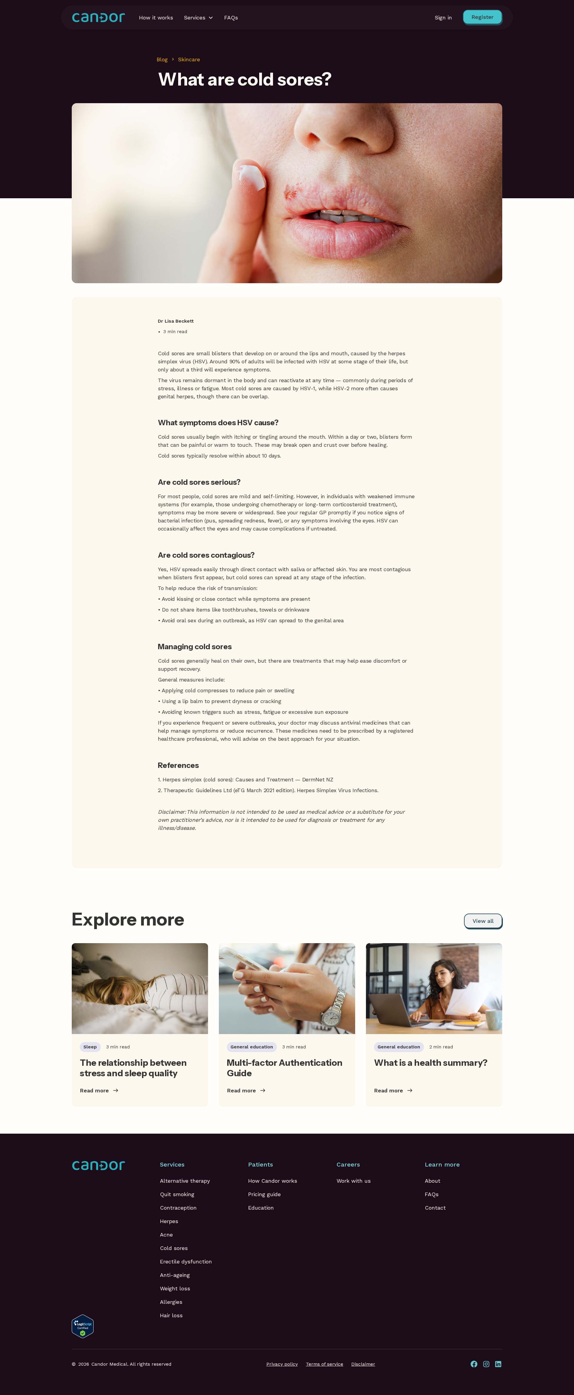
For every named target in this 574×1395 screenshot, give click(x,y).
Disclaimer (363, 1364)
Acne (166, 1234)
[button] (198, 17)
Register (482, 17)
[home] (99, 17)
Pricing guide (264, 1194)
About (432, 1181)
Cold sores (174, 1248)
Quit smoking (177, 1194)
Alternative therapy (185, 1181)
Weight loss (175, 1288)
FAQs (231, 17)
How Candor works (272, 1181)
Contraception (178, 1208)
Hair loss (171, 1315)
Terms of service (324, 1364)
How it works (156, 17)
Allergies (171, 1302)
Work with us (354, 1181)
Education (261, 1208)
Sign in (443, 17)
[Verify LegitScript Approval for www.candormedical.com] (83, 1326)
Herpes (169, 1221)
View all (483, 921)
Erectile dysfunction (186, 1261)
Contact (435, 1208)
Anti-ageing (175, 1275)
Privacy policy (282, 1364)
